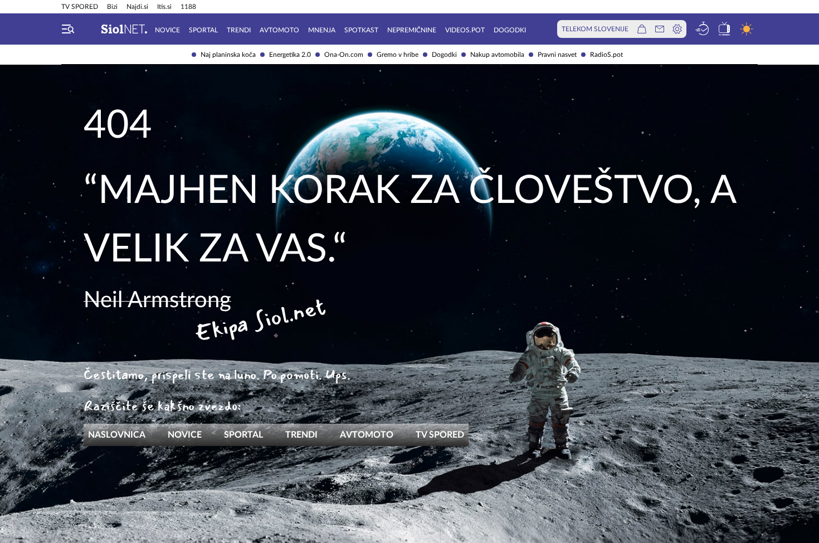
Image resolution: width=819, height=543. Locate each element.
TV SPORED (79, 6)
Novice (167, 30)
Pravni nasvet (557, 54)
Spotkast (361, 30)
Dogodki (444, 54)
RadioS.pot (606, 54)
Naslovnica (116, 434)
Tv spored (440, 434)
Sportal (203, 30)
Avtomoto (279, 30)
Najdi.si (137, 6)
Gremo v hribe (397, 54)
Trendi (239, 30)
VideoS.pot (465, 30)
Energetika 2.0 (290, 54)
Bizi (112, 6)
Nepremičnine (411, 30)
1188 (188, 6)
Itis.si (164, 6)
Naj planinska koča (228, 54)
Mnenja (321, 30)
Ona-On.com (343, 54)
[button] (68, 29)
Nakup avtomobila (497, 54)
